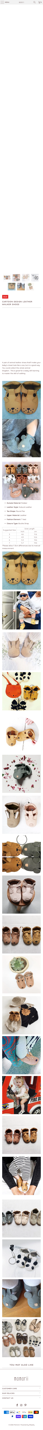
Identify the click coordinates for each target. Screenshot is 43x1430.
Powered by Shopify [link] (27, 1425)
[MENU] (1, 2)
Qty (3, 341)
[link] (21, 2)
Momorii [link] (17, 1425)
